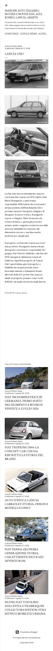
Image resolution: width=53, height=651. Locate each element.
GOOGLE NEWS (28, 33)
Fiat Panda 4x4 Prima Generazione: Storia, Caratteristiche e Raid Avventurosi (24, 555)
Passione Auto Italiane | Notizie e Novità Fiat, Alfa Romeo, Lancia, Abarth (23, 14)
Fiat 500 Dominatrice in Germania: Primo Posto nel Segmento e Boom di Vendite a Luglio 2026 (24, 402)
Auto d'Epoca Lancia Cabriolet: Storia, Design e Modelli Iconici (26, 504)
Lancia (18, 293)
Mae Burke (35, 638)
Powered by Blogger (29, 632)
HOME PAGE (11, 33)
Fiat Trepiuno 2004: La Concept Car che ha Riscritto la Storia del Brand (24, 453)
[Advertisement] (26, 329)
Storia (24, 293)
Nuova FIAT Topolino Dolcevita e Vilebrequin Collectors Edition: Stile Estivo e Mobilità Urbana (25, 607)
